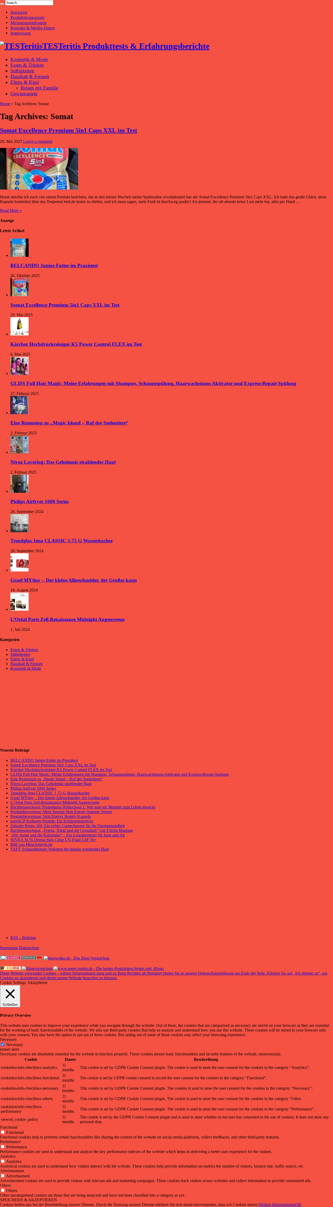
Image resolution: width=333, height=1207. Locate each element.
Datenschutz (29, 948)
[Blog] (37, 968)
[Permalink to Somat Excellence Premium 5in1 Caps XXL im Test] (39, 188)
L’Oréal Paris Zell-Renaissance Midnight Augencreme (67, 619)
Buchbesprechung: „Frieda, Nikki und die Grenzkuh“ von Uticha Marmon (71, 830)
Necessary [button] (8, 1039)
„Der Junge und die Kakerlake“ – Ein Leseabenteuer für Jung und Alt (67, 835)
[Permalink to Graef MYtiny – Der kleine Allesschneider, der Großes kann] (19, 570)
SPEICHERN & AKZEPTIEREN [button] (28, 1200)
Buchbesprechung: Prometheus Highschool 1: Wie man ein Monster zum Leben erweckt (82, 807)
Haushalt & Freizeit (29, 76)
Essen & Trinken (27, 65)
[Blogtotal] (10, 968)
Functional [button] (8, 1127)
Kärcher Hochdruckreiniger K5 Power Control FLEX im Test (76, 344)
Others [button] (5, 1185)
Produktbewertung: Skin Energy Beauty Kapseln (50, 816)
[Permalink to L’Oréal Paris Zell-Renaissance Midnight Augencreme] (19, 609)
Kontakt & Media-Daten (32, 27)
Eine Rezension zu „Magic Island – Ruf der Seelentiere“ (69, 423)
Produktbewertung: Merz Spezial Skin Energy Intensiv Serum (61, 812)
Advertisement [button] (12, 1171)
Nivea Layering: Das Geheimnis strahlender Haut (63, 462)
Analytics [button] (8, 1156)
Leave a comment (37, 141)
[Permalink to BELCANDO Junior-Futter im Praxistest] (19, 255)
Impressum (20, 33)
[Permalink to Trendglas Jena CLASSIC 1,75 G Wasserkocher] (19, 531)
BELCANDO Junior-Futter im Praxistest (54, 265)
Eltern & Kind (24, 82)
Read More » (11, 210)
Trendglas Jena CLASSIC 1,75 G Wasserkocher (61, 540)
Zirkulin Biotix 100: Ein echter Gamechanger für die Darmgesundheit (67, 826)
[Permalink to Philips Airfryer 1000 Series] (19, 491)
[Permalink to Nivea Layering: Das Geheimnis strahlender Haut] (19, 452)
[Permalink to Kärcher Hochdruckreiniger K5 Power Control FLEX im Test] (19, 334)
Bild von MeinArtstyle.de (31, 844)
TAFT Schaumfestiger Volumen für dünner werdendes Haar (59, 849)
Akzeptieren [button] (37, 982)
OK (298, 1204)
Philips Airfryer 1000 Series (39, 501)
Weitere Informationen (277, 1204)
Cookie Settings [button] (13, 982)
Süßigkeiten (22, 70)
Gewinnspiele (23, 93)
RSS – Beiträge (23, 937)
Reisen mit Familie (39, 88)
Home (5, 104)
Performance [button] (10, 1141)
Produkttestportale (27, 17)
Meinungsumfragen (28, 22)
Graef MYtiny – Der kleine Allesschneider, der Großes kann (73, 580)
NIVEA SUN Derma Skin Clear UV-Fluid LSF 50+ (53, 840)
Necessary (14, 1044)
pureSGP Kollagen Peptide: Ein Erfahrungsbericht (51, 821)
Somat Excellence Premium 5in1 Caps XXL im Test (68, 130)
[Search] (2, 4)
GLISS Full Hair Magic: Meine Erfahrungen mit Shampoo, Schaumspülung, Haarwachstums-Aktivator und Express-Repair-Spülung (153, 383)
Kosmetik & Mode (29, 59)
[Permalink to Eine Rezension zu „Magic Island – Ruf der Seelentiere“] (19, 412)
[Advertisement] (39, 709)
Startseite (19, 12)
